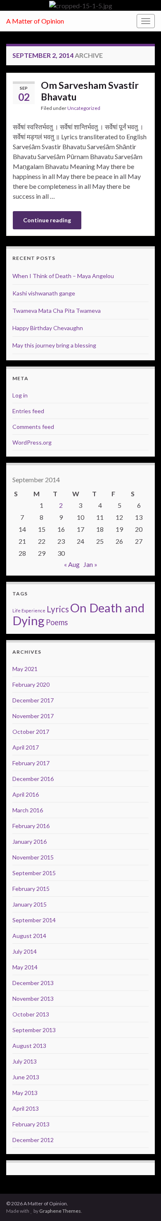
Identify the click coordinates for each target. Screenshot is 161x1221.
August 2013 (29, 1045)
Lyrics (58, 609)
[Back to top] (142, 1202)
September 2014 (34, 919)
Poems (57, 622)
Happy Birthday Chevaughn (47, 327)
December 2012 (33, 1139)
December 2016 (33, 778)
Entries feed (28, 410)
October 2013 (30, 1014)
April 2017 (25, 747)
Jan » (90, 564)
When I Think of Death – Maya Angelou (63, 275)
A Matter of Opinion (35, 21)
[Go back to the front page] (80, 5)
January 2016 (29, 841)
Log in (20, 395)
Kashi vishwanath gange (43, 293)
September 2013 (34, 1029)
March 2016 (27, 810)
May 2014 (25, 967)
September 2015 (34, 872)
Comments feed (33, 426)
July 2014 (24, 951)
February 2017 (31, 762)
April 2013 (25, 1108)
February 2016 (31, 825)
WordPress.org (32, 442)
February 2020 (31, 684)
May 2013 (25, 1092)
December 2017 (33, 700)
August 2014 (29, 935)
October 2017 (30, 731)
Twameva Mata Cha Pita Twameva (56, 310)
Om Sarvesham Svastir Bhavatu (90, 90)
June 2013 (25, 1077)
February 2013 (31, 1124)
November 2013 (33, 998)
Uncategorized (83, 108)
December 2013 (33, 982)
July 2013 (24, 1061)
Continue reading (47, 220)
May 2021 (25, 668)
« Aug (72, 564)
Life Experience (28, 610)
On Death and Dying (78, 614)
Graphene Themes (60, 1211)
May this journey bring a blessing (54, 345)
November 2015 (33, 857)
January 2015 (29, 904)
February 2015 (31, 888)
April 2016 (25, 794)
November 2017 (33, 715)
